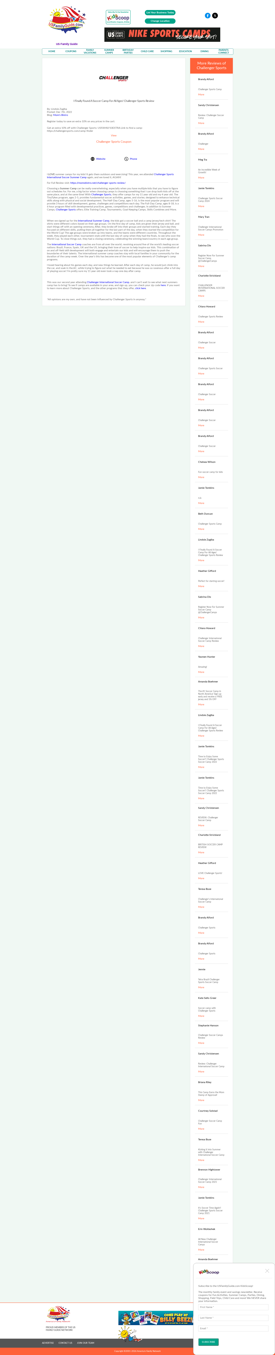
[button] (267, 1270)
